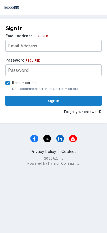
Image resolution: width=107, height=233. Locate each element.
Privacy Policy (43, 151)
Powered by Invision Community (53, 163)
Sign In (53, 101)
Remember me (24, 82)
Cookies (69, 151)
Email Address (26, 35)
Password (22, 60)
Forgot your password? (83, 112)
